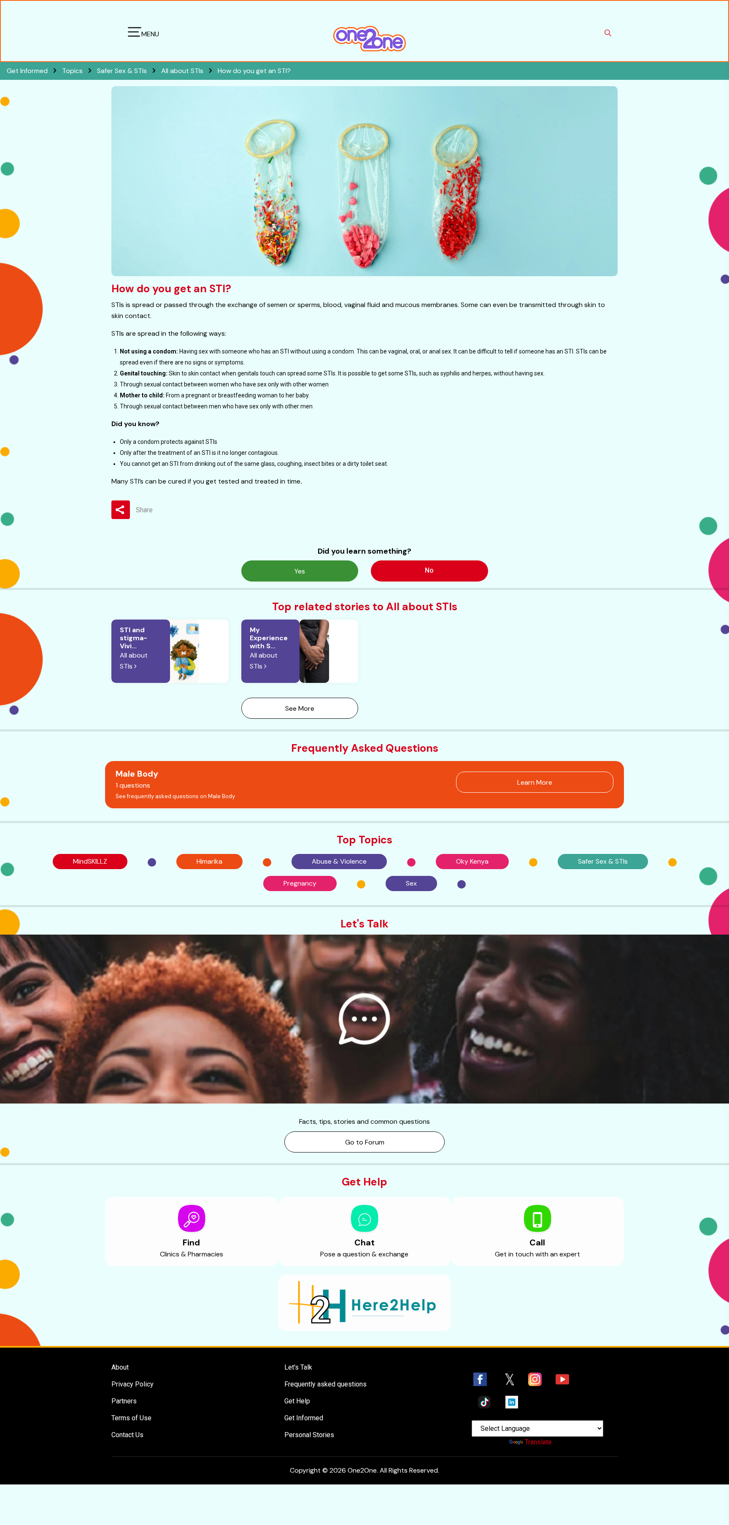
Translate (538, 1442)
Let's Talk (298, 1367)
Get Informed (303, 1418)
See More (299, 708)
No (429, 570)
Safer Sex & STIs (122, 70)
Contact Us (127, 1435)
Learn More (534, 782)
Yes (299, 571)
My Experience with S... (269, 637)
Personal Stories (309, 1435)
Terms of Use (131, 1418)
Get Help (297, 1401)
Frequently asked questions (325, 1384)
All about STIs (183, 70)
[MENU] (134, 33)
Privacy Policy (132, 1384)
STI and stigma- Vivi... (133, 637)
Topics (73, 70)
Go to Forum (364, 1142)
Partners (124, 1401)
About (120, 1367)
